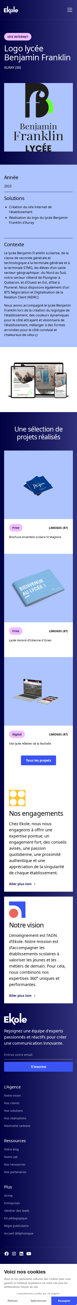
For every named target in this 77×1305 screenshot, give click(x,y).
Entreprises (12, 1203)
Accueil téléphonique (18, 1233)
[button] (69, 10)
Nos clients (11, 1103)
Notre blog (11, 1149)
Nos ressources (14, 1164)
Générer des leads (16, 1211)
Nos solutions (13, 1111)
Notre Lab (11, 1157)
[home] (11, 9)
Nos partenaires (15, 1172)
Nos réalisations (15, 1118)
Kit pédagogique (15, 1218)
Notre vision (12, 1095)
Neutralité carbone (17, 1126)
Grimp (8, 1195)
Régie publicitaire (16, 1226)
